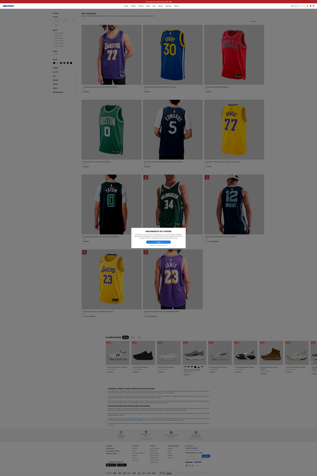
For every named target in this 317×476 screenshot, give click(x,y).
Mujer (148, 6)
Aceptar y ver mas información (158, 245)
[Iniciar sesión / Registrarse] (307, 6)
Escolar (126, 6)
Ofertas (176, 6)
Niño (154, 6)
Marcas (160, 6)
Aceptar (158, 242)
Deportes (168, 6)
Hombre (141, 6)
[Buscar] (292, 6)
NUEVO (133, 6)
